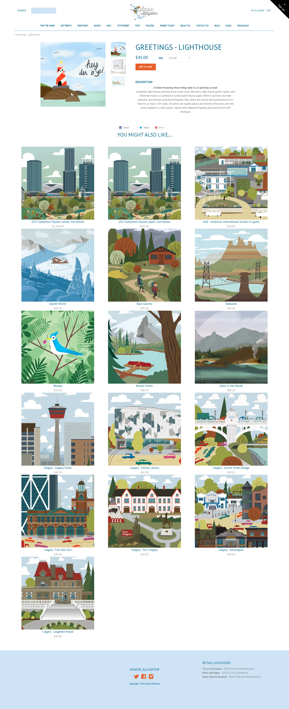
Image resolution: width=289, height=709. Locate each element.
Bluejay (58, 386)
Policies (150, 25)
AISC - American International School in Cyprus (231, 222)
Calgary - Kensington (231, 550)
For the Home (47, 25)
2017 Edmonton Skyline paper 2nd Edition (144, 222)
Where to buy (167, 25)
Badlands (231, 304)
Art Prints (66, 25)
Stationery (123, 25)
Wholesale (243, 25)
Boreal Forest (144, 386)
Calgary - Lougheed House (57, 632)
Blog (217, 25)
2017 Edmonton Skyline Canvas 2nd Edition (57, 222)
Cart (268, 10)
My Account (258, 10)
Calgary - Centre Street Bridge (231, 468)
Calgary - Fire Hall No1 (58, 550)
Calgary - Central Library (144, 468)
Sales (228, 25)
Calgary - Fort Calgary (144, 550)
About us (185, 25)
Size (161, 58)
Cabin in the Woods (231, 386)
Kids (109, 25)
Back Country (144, 304)
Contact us (202, 25)
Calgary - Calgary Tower (58, 468)
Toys (137, 25)
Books (97, 25)
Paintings (83, 25)
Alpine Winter (57, 304)
